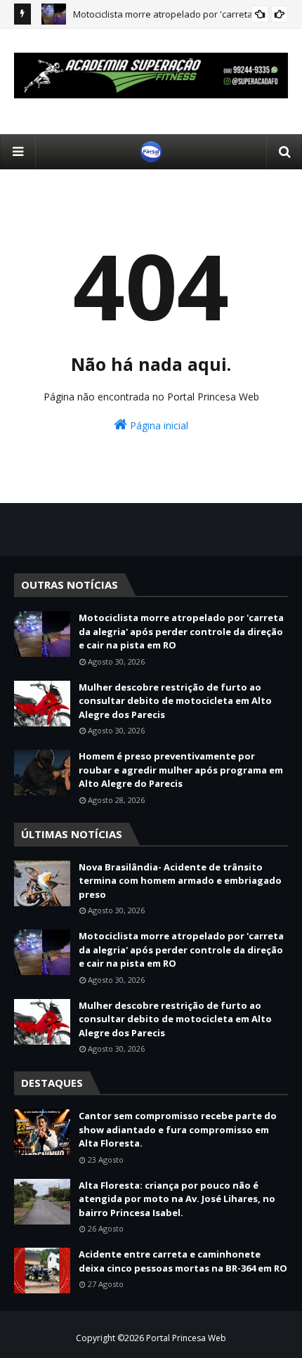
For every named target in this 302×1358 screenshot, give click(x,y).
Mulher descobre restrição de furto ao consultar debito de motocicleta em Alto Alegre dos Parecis (175, 701)
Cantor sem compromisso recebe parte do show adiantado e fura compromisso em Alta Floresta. (178, 1129)
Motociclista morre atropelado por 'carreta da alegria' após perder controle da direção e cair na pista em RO (181, 631)
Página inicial (157, 425)
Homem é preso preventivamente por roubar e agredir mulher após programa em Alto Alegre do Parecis (181, 770)
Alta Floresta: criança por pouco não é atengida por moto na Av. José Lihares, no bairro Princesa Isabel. (177, 1199)
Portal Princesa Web (186, 1338)
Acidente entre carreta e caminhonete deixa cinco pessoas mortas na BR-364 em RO (183, 1261)
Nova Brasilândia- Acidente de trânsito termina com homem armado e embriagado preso (180, 881)
